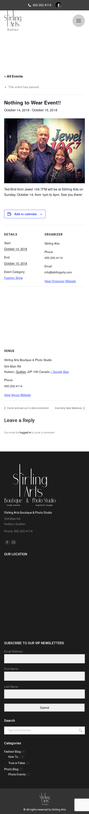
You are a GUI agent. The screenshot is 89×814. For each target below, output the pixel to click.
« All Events (13, 76)
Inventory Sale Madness (69, 408)
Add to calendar (25, 214)
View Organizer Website (60, 281)
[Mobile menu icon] (78, 21)
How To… (14, 756)
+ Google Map (59, 372)
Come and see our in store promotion (27, 408)
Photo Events (17, 774)
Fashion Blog (12, 751)
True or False (16, 763)
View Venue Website (17, 395)
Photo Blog (11, 769)
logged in (25, 432)
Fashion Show (13, 278)
